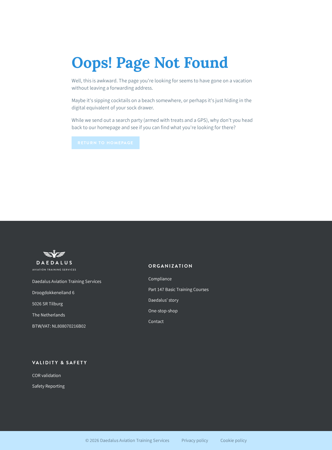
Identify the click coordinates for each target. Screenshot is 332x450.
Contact (156, 321)
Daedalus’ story (163, 300)
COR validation (46, 375)
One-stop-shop (163, 311)
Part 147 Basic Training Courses (178, 289)
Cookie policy (233, 440)
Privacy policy (195, 440)
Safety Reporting (48, 386)
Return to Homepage (105, 143)
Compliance (160, 279)
